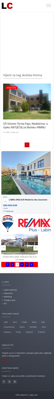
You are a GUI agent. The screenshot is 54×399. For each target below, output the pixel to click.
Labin (6, 322)
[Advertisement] (27, 43)
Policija (18, 332)
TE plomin (41, 332)
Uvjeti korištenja (10, 290)
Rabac (34, 322)
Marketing (8, 296)
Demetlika (33, 327)
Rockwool (7, 332)
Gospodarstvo (9, 327)
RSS (5, 303)
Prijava (4, 360)
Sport (15, 322)
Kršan (44, 327)
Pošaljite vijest (9, 300)
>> (36, 248)
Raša (43, 322)
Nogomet (29, 332)
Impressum (8, 293)
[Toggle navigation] (48, 6)
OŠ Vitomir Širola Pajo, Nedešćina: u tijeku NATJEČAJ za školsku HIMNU (25, 125)
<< (4, 248)
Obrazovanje (11, 88)
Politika (24, 322)
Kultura (22, 327)
